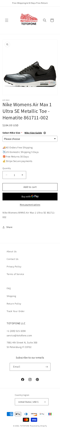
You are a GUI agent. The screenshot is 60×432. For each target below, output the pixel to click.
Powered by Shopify (38, 426)
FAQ (9, 288)
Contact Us (12, 258)
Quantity (6, 168)
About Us (12, 251)
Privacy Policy (14, 266)
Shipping (11, 296)
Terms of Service (15, 274)
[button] (6, 20)
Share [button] (9, 227)
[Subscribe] (46, 367)
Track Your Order (16, 311)
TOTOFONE (24, 426)
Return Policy (14, 303)
